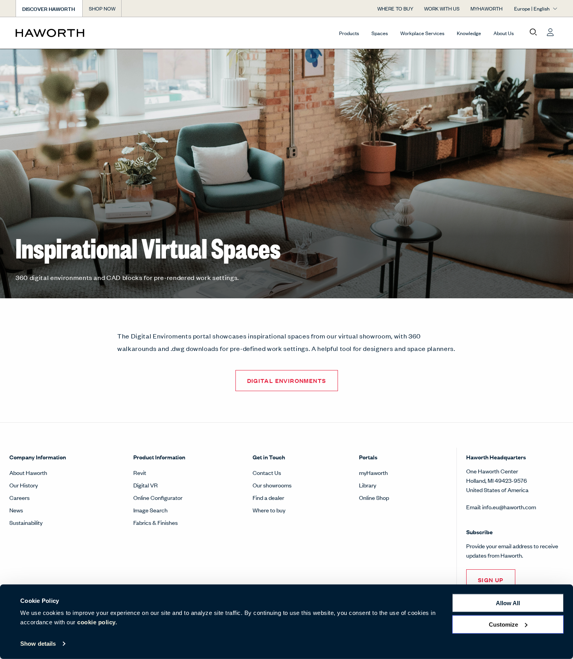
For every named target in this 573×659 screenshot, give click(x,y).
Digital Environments (286, 380)
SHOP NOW (102, 8)
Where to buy (269, 510)
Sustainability (25, 522)
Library (367, 485)
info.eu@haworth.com (509, 507)
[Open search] (533, 32)
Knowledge (469, 33)
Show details (38, 643)
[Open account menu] (550, 32)
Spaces (379, 33)
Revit (139, 472)
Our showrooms (272, 485)
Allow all (508, 603)
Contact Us (267, 472)
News (16, 510)
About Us (503, 33)
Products (349, 33)
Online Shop (374, 497)
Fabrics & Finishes (155, 522)
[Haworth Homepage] (70, 33)
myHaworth (373, 472)
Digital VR (145, 485)
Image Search (150, 510)
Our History (23, 485)
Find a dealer (268, 497)
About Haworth (28, 472)
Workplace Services (422, 33)
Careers (19, 497)
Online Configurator (157, 497)
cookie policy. (97, 622)
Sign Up (491, 580)
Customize (503, 624)
